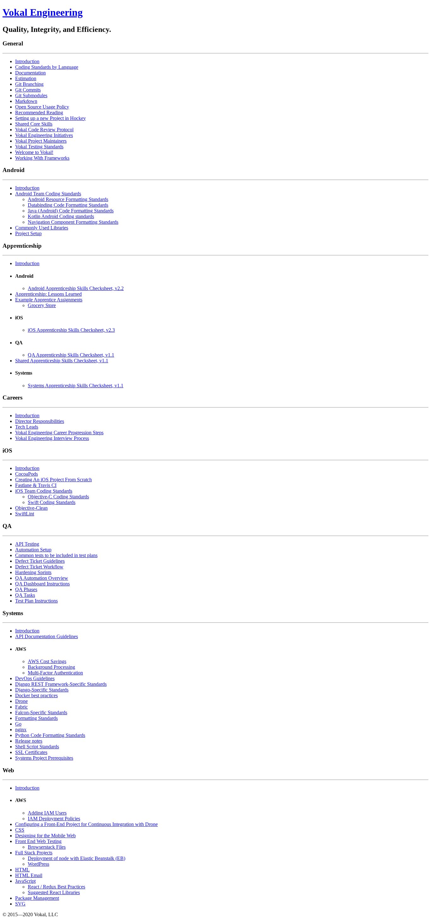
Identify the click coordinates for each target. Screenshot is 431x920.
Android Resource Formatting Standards (68, 199)
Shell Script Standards (37, 746)
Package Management (37, 898)
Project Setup (28, 233)
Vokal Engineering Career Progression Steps (59, 432)
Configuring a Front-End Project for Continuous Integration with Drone (86, 824)
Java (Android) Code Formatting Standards (71, 210)
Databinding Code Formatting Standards (68, 205)
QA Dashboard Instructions (42, 583)
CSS (19, 830)
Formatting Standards (36, 718)
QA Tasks (25, 595)
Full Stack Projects (33, 852)
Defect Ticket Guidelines (40, 561)
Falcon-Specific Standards (41, 712)
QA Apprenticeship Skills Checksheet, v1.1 (71, 355)
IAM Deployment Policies (54, 818)
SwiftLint (24, 513)
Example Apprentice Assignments (48, 299)
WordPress (38, 864)
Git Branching (29, 84)
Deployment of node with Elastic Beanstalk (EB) (76, 858)
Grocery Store (42, 305)
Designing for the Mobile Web (45, 835)
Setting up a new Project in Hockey (50, 118)
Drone (21, 701)
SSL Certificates (31, 752)
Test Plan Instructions (36, 600)
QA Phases (26, 589)
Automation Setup (33, 549)
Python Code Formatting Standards (50, 735)
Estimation (25, 78)
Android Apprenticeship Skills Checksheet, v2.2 (76, 288)
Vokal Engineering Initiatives (44, 135)
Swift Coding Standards (51, 502)
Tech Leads (26, 427)
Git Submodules (31, 95)
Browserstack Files (47, 847)
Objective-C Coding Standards (58, 496)
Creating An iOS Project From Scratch (53, 479)
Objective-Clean (31, 508)
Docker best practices (36, 695)
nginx (21, 729)
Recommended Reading (39, 112)
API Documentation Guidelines (46, 636)
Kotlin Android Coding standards (61, 216)
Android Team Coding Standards (48, 193)
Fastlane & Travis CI (35, 485)
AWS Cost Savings (47, 661)
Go (18, 724)
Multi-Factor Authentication (55, 672)
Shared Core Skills (33, 124)
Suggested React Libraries (54, 892)
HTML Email (28, 875)
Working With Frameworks (42, 158)
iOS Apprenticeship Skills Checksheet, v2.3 (71, 330)
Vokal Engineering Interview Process (52, 438)
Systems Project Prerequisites (44, 758)
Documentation (30, 72)
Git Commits (28, 89)
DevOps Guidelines (35, 678)
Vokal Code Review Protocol (44, 129)
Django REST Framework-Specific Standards (61, 684)
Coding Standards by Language (46, 67)
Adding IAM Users (47, 813)
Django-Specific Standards (41, 689)
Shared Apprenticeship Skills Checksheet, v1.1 (61, 360)
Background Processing (51, 667)
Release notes (28, 741)
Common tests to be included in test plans (56, 555)
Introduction (27, 61)
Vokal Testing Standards (39, 146)
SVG (20, 903)
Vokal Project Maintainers (41, 141)
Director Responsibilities (39, 421)
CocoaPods (26, 474)
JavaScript (25, 881)
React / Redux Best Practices (56, 886)
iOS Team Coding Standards (43, 491)
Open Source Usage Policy (42, 107)
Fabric (21, 706)
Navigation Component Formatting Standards (73, 222)
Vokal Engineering (43, 12)
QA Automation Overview (41, 578)
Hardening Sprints (33, 572)
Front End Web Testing (38, 841)
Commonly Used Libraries (41, 227)
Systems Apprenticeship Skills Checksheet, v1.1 (75, 385)
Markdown (26, 101)
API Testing (27, 544)
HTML (22, 869)
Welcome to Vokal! (34, 152)
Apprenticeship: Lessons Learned (48, 294)
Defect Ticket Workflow (39, 566)
